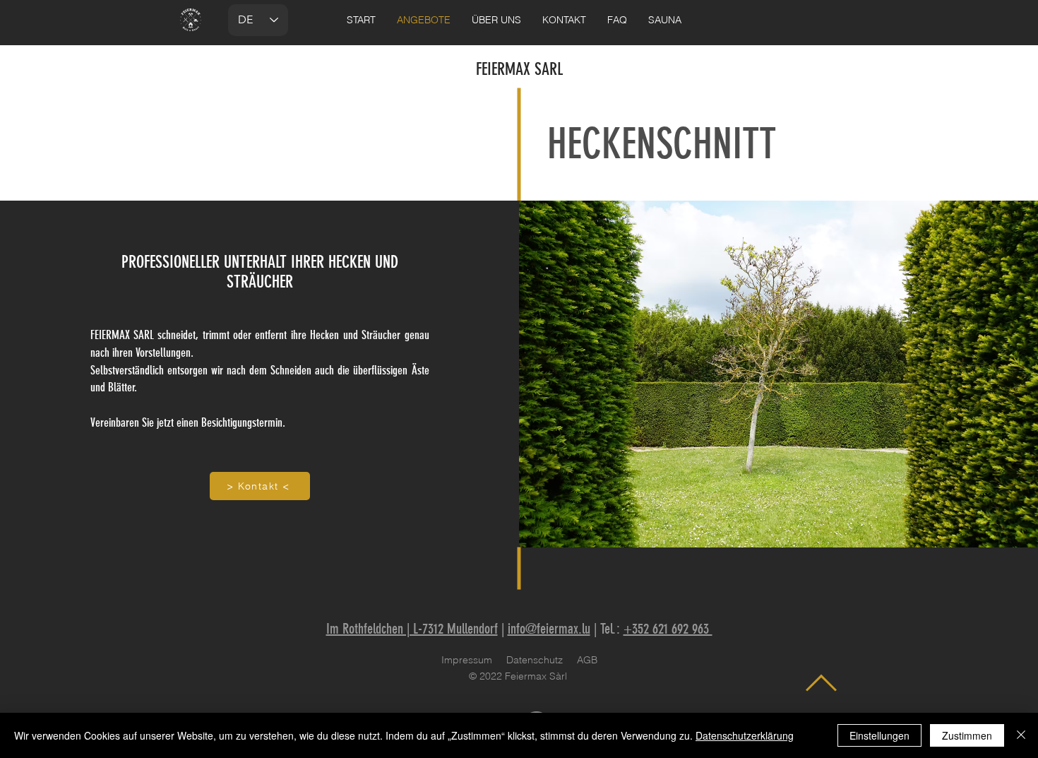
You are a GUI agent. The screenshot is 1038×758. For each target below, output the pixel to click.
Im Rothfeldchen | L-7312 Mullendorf (412, 628)
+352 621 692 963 (668, 628)
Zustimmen (967, 735)
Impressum (466, 659)
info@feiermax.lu (549, 628)
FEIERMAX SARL (519, 69)
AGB (587, 659)
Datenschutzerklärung (745, 735)
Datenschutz (534, 659)
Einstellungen (879, 735)
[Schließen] (1021, 735)
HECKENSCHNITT (661, 144)
